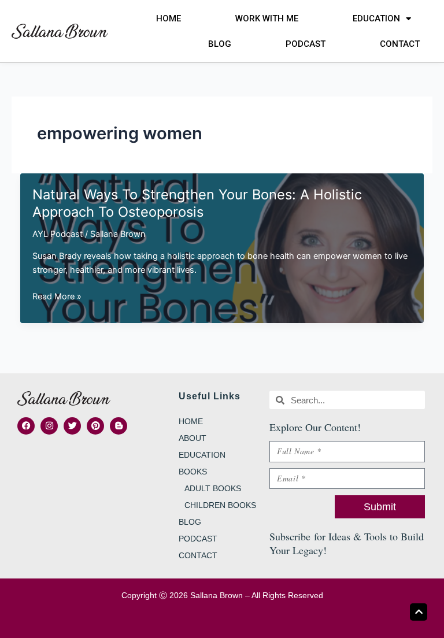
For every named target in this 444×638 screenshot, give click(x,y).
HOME (168, 18)
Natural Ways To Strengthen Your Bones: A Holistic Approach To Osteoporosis (197, 203)
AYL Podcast (57, 234)
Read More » (57, 297)
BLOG (219, 44)
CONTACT (400, 44)
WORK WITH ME (266, 18)
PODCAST (305, 44)
